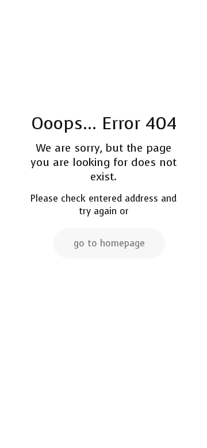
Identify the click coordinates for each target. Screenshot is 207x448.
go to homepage (109, 243)
